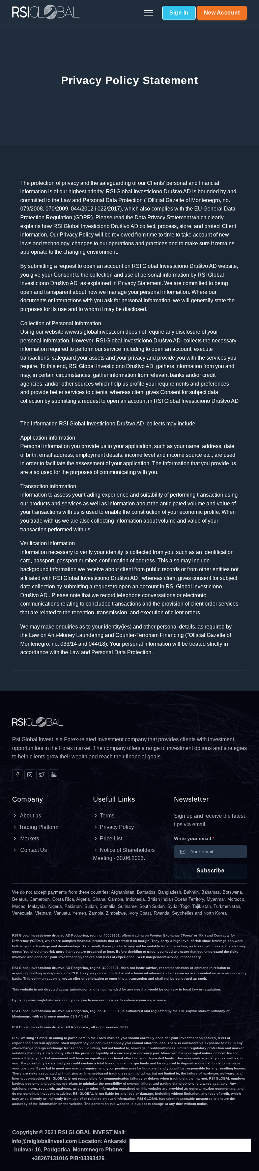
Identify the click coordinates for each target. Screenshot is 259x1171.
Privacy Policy (117, 827)
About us (30, 815)
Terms (107, 815)
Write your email (194, 838)
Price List (111, 838)
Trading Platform (38, 827)
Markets (29, 838)
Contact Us (33, 850)
